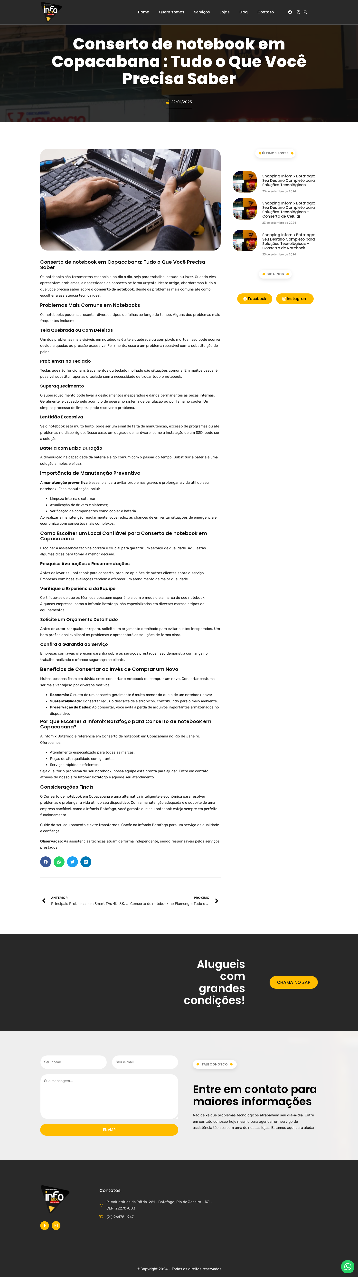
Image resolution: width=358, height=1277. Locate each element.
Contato (265, 12)
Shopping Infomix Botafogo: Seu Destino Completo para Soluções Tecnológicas (288, 180)
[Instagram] (298, 12)
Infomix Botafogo (93, 777)
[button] (305, 12)
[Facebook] (290, 12)
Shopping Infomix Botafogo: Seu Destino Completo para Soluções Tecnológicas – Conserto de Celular (288, 210)
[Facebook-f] (44, 1225)
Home (143, 12)
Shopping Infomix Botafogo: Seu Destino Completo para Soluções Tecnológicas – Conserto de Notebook (288, 241)
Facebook (256, 298)
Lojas (225, 12)
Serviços (202, 12)
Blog (243, 12)
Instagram (297, 298)
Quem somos (171, 12)
